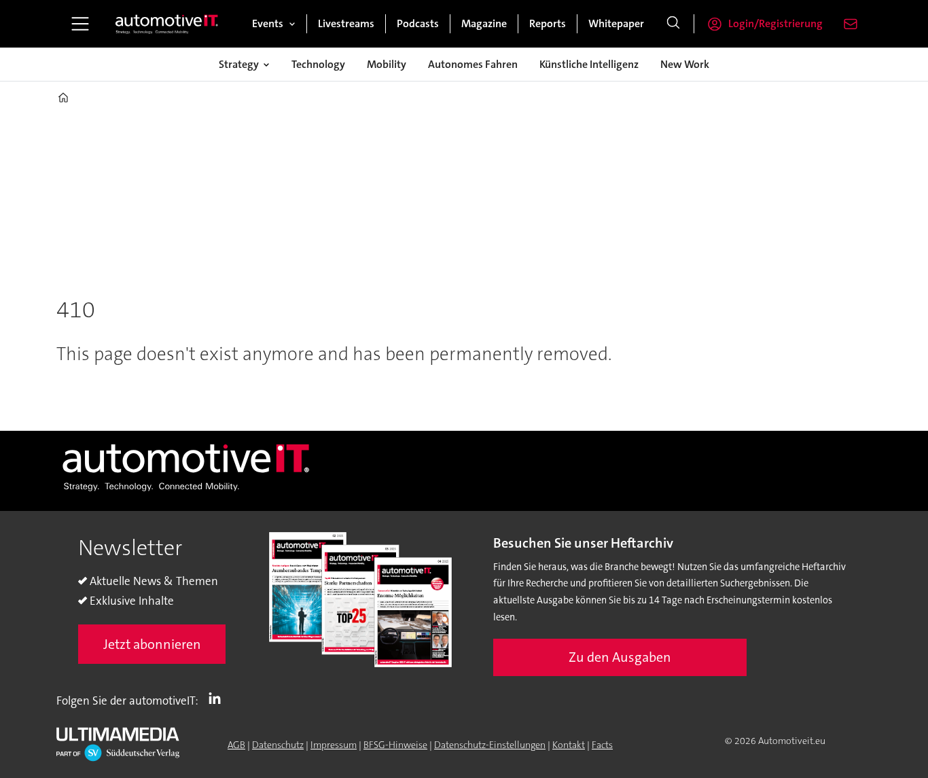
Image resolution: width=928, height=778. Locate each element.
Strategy (239, 64)
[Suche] (673, 23)
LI (218, 698)
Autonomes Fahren (473, 64)
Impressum (333, 745)
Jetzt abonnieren (152, 644)
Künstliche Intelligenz (589, 64)
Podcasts (418, 23)
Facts (602, 745)
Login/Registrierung (775, 23)
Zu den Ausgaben (620, 657)
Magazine (484, 23)
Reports (547, 23)
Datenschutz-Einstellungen (490, 745)
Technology (318, 64)
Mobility (386, 64)
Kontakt (568, 745)
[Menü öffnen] (80, 23)
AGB (236, 745)
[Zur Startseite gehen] (167, 23)
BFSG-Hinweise (395, 745)
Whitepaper (616, 23)
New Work (684, 64)
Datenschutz (278, 745)
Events (267, 23)
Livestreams (346, 23)
